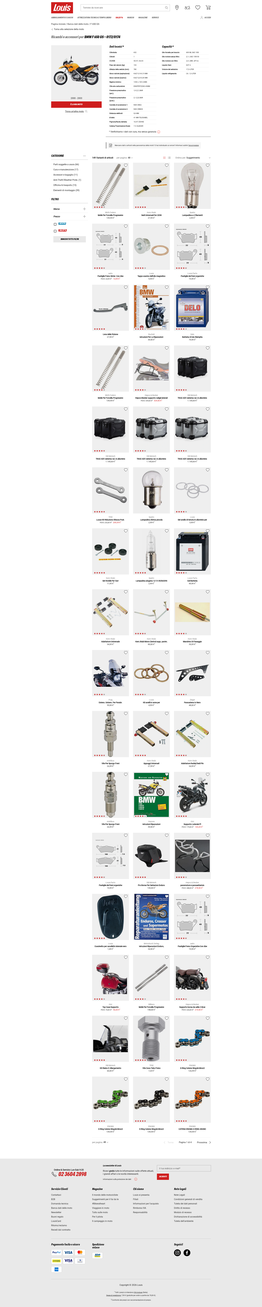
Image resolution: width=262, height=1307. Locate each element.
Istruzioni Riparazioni (151, 824)
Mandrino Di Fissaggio (192, 641)
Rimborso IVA (139, 1208)
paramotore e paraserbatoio (192, 885)
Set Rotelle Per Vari (110, 581)
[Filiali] (177, 8)
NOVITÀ (62, 224)
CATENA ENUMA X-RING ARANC (192, 1129)
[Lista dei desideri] (197, 8)
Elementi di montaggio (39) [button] (66, 190)
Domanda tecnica (59, 1203)
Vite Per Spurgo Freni (110, 763)
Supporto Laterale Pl (192, 824)
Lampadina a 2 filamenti (192, 215)
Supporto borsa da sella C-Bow (192, 1007)
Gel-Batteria (192, 581)
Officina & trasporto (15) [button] (65, 185)
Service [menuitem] (155, 17)
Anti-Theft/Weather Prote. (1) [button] (67, 180)
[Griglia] (164, 157)
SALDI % (62, 230)
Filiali (135, 1199)
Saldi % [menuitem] (119, 17)
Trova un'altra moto (74, 111)
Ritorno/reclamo (59, 1225)
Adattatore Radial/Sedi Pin (192, 763)
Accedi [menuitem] (207, 17)
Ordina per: (180, 157)
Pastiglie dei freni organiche (192, 276)
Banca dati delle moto (61, 1208)
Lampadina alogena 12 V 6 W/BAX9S (151, 581)
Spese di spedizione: (113, 1295)
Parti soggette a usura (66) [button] (66, 164)
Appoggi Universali (151, 763)
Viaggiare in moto (100, 1208)
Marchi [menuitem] (130, 17)
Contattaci (56, 1195)
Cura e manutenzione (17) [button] (65, 169)
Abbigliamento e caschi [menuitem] (62, 17)
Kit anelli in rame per (151, 702)
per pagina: (122, 157)
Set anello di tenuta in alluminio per (192, 520)
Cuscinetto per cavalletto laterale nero (110, 946)
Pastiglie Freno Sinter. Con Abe (110, 276)
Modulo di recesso (183, 1212)
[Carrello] (208, 8)
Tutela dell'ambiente (183, 1221)
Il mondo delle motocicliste (105, 1195)
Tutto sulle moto (100, 1212)
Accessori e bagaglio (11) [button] (65, 174)
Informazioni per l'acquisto (146, 1203)
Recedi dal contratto (60, 1230)
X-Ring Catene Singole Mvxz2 (192, 1068)
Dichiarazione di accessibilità (188, 1216)
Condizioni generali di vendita (188, 1199)
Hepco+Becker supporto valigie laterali (151, 398)
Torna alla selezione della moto (68, 29)
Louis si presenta (141, 1195)
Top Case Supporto (110, 1007)
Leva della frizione (110, 334)
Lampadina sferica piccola (151, 520)
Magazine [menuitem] (142, 17)
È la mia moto (76, 104)
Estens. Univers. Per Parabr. (110, 702)
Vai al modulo (193, 145)
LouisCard (56, 1221)
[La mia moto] (187, 8)
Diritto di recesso (182, 1208)
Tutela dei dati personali (185, 1203)
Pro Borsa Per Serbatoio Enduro (151, 885)
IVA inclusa (138, 1292)
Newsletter (56, 1212)
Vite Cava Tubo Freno (151, 1068)
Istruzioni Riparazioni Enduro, (151, 946)
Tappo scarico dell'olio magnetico (151, 276)
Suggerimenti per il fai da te (105, 1199)
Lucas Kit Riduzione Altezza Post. (110, 520)
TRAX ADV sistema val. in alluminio (192, 398)
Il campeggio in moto (102, 1221)
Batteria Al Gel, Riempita (192, 337)
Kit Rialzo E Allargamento (110, 1068)
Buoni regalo (57, 1216)
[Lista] (169, 157)
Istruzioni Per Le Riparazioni (151, 337)
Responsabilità (140, 1212)
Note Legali (179, 1195)
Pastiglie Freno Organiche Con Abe (192, 946)
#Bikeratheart (98, 1203)
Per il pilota (97, 1216)
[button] (166, 8)
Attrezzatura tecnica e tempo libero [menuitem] (94, 17)
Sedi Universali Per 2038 (151, 215)
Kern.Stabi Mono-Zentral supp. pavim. (151, 641)
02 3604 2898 (72, 1174)
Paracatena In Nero (192, 702)
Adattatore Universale (110, 641)
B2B (53, 1199)
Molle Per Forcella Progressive (110, 215)
